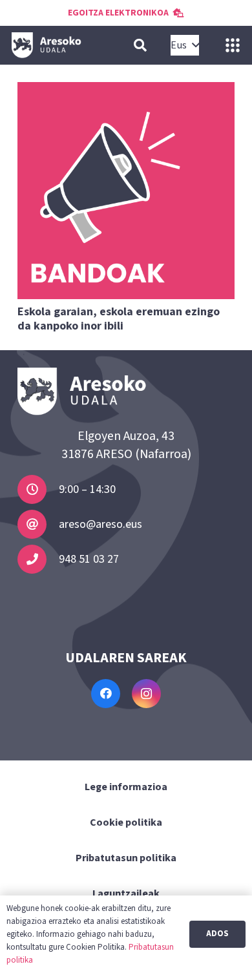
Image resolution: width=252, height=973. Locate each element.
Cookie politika (126, 822)
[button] (140, 45)
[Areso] (46, 45)
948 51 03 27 (89, 559)
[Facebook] (105, 693)
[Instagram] (146, 693)
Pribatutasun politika (126, 857)
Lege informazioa (126, 786)
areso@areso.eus (100, 524)
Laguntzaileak (126, 893)
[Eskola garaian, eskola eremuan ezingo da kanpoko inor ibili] (126, 190)
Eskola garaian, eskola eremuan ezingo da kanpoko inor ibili (118, 319)
